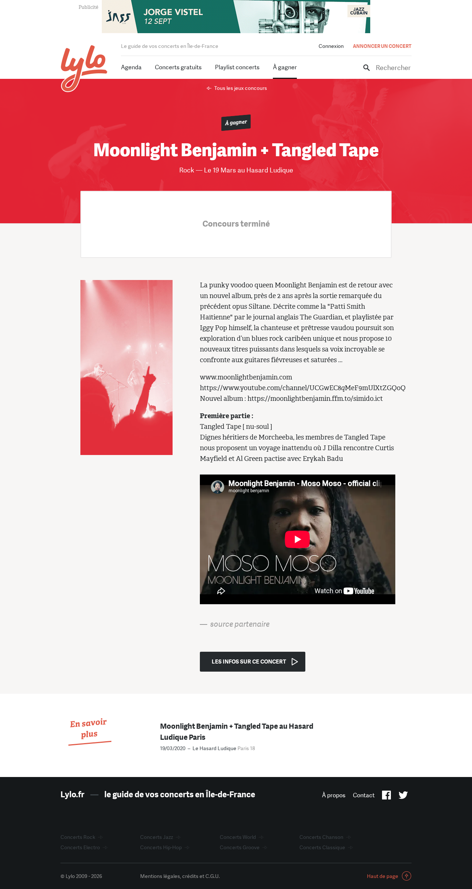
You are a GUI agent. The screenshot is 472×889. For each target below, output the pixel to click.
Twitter (403, 796)
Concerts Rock (77, 837)
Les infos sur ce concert (249, 661)
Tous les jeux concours (240, 88)
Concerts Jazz (156, 837)
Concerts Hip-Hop (161, 847)
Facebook (386, 796)
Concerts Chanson (321, 837)
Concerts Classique (322, 847)
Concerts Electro (80, 847)
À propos (334, 795)
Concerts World (238, 837)
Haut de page (382, 876)
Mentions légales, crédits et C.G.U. (180, 876)
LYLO (84, 68)
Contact (364, 795)
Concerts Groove (240, 847)
